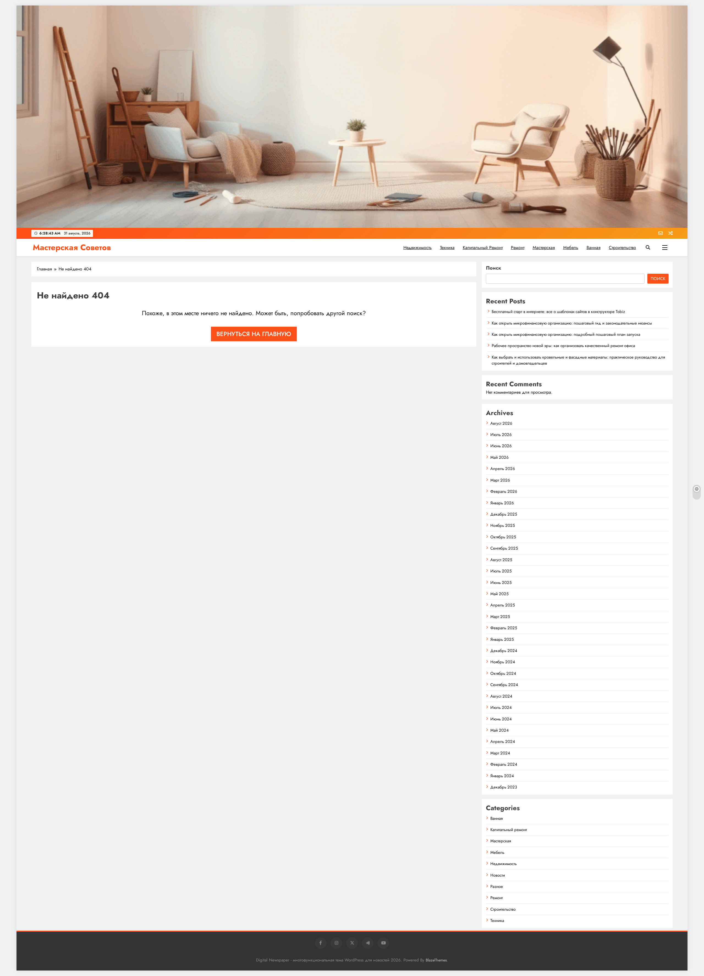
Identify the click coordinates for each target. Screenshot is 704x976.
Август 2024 (501, 696)
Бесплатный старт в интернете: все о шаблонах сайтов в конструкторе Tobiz (558, 312)
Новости (497, 875)
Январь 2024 (502, 776)
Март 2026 (500, 480)
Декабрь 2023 (503, 787)
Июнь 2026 (501, 446)
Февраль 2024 (503, 764)
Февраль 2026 (503, 491)
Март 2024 (500, 753)
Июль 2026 (501, 435)
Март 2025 (500, 617)
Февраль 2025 (503, 628)
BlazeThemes (436, 960)
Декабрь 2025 (503, 514)
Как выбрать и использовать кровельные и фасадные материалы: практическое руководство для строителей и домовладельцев (578, 360)
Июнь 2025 (501, 583)
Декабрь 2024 (503, 651)
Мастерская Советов (72, 247)
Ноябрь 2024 (502, 662)
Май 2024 (499, 730)
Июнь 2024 (501, 719)
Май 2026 (499, 457)
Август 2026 (501, 423)
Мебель (570, 247)
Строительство (622, 247)
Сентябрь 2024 (504, 685)
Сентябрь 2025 (504, 548)
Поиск (493, 268)
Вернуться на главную (253, 333)
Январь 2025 (502, 639)
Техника (447, 247)
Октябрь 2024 (503, 673)
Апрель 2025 (502, 605)
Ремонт (517, 247)
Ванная (594, 247)
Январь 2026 (502, 503)
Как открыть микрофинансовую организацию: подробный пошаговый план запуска (566, 334)
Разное (496, 886)
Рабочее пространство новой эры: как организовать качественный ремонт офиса (563, 346)
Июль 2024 (501, 707)
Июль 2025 (501, 571)
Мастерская (544, 247)
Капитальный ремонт (483, 247)
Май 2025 (499, 594)
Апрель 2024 (502, 742)
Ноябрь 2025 (502, 525)
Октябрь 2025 (503, 537)
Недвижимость (417, 247)
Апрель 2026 (502, 469)
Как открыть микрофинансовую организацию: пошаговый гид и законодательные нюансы (572, 323)
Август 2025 (501, 560)
